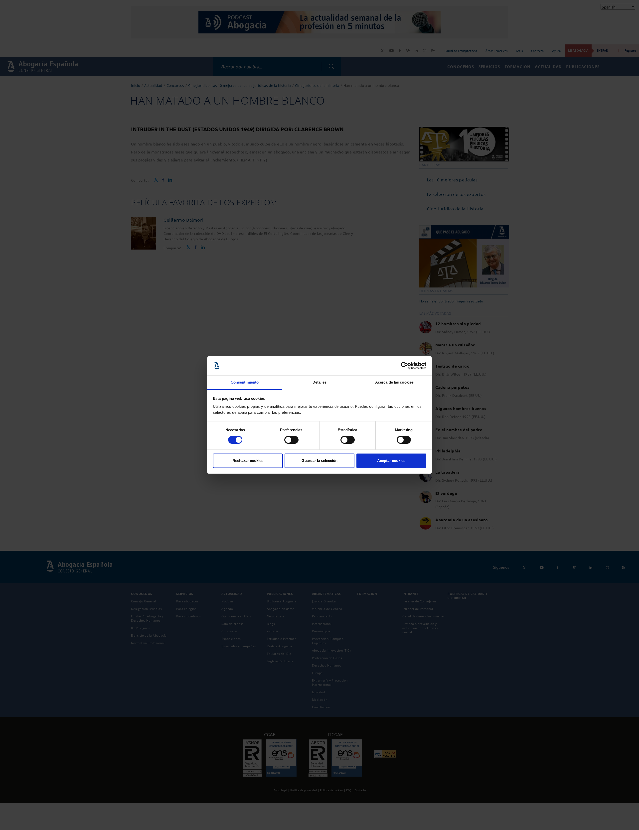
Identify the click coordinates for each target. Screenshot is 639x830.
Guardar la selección (319, 460)
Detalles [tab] (320, 382)
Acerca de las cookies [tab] (394, 382)
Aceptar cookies (391, 460)
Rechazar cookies (247, 460)
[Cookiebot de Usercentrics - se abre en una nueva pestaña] (404, 366)
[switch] (291, 440)
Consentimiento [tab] (245, 382)
